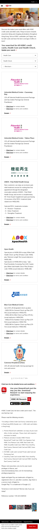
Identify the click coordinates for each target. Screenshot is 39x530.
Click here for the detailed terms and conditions (18, 384)
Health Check (7, 61)
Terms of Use (5, 522)
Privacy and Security (16, 522)
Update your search (8, 50)
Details (6, 113)
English (33, 1)
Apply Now (32, 526)
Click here (9, 106)
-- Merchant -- (7, 66)
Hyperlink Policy (28, 522)
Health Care (7, 55)
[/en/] (8, 5)
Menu (2, 5)
